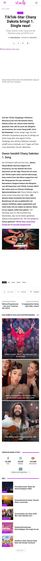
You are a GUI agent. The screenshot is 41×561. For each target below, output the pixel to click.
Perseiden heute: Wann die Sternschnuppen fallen (25, 488)
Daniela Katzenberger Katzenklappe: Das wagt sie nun (27, 528)
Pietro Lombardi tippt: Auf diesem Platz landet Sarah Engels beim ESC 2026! (20, 397)
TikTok (24, 282)
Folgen (20, 457)
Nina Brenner (15, 37)
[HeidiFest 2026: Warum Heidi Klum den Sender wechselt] (7, 541)
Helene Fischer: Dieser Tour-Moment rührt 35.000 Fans (20, 355)
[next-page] (6, 445)
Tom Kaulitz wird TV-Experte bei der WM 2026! (20, 438)
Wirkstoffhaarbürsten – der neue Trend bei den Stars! (10, 306)
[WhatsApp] (14, 43)
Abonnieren (33, 457)
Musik (18, 282)
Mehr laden (20, 550)
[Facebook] (18, 43)
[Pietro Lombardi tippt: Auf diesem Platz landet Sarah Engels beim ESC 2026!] (20, 380)
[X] (27, 43)
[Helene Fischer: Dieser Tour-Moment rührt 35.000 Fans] (20, 338)
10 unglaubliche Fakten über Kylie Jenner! (30, 305)
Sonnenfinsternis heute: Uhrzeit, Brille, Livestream (27, 501)
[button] (36, 2)
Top (9, 282)
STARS (7, 9)
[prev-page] (3, 445)
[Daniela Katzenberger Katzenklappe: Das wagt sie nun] (7, 527)
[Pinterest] (23, 43)
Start (3, 9)
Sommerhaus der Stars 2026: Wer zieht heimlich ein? (26, 515)
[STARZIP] (20, 2)
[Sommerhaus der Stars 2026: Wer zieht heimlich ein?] (7, 514)
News (13, 282)
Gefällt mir (8, 457)
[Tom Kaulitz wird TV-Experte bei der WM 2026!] (20, 421)
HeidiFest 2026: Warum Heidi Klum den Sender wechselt (26, 542)
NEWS (4, 492)
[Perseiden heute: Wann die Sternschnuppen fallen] (7, 487)
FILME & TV (6, 532)
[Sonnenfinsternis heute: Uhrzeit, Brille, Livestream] (7, 500)
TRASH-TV (5, 519)
